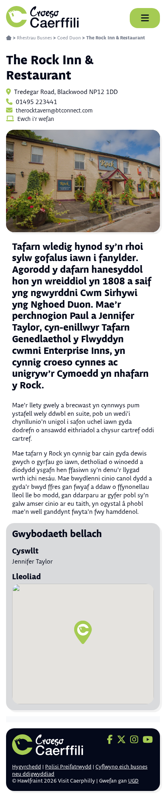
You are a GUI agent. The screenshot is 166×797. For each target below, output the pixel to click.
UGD (133, 781)
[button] (83, 632)
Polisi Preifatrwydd (68, 767)
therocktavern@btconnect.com (54, 110)
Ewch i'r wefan (35, 119)
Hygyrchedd (26, 767)
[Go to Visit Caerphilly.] (9, 38)
